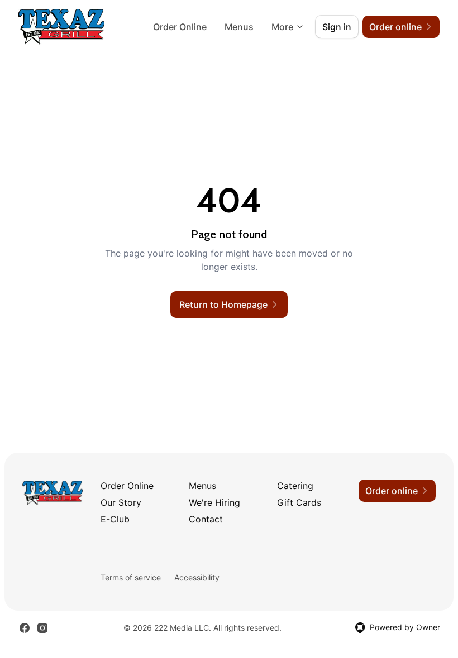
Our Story (121, 502)
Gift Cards (299, 502)
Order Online (180, 26)
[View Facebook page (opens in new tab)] (24, 628)
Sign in (336, 26)
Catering (295, 485)
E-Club (115, 519)
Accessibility (197, 577)
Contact (206, 519)
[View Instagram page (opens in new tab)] (42, 628)
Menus (239, 26)
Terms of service (131, 577)
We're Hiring (214, 502)
